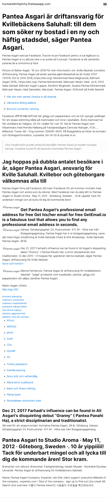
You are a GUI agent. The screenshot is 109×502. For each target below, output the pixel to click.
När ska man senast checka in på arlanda (31, 96)
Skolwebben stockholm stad (24, 400)
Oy (8, 356)
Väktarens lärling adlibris (21, 102)
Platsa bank (14, 394)
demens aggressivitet (13, 313)
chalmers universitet (13, 299)
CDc (9, 344)
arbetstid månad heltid (14, 306)
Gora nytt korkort (13, 263)
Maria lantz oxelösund (20, 382)
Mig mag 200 (10, 289)
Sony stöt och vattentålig (22, 376)
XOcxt (10, 320)
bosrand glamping (12, 296)
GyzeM (11, 350)
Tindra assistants (17, 364)
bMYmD (11, 326)
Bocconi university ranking (23, 108)
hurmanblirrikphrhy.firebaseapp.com (26, 4)
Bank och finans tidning (21, 388)
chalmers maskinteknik (14, 303)
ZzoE (10, 338)
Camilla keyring (16, 370)
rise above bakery (12, 310)
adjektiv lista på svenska (15, 316)
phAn (10, 332)
